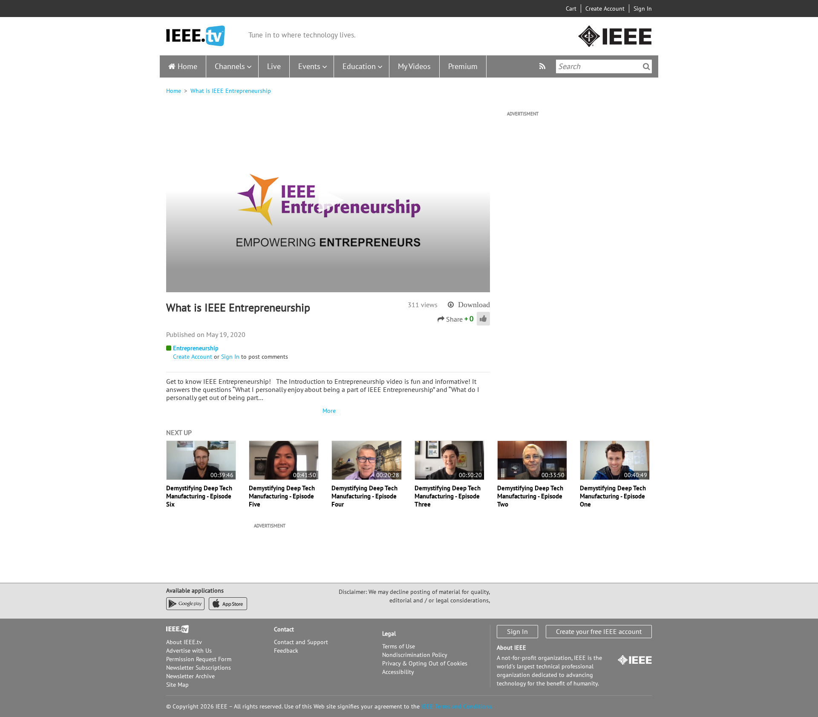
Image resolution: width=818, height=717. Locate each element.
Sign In (643, 8)
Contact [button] (284, 629)
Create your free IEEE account (599, 631)
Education (359, 66)
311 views (423, 304)
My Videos (414, 66)
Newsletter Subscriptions (198, 667)
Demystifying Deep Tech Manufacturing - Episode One (613, 496)
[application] (328, 200)
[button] (328, 200)
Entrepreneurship (196, 348)
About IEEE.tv (184, 642)
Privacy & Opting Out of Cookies (424, 663)
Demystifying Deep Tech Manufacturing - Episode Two (530, 496)
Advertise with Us (189, 650)
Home (187, 66)
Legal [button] (389, 633)
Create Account (605, 8)
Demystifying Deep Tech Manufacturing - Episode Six (199, 496)
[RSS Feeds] (543, 66)
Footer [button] (174, 629)
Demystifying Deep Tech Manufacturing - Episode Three (448, 496)
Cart (571, 8)
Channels (230, 66)
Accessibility (398, 672)
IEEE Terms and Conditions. (457, 706)
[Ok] (646, 66)
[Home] (195, 36)
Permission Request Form (198, 659)
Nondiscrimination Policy (414, 655)
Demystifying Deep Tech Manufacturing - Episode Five (282, 496)
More (328, 411)
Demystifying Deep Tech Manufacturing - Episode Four (364, 496)
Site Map (177, 684)
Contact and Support (301, 642)
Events (309, 66)
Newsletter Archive (190, 676)
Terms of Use (398, 646)
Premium (463, 66)
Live (274, 66)
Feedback (286, 650)
